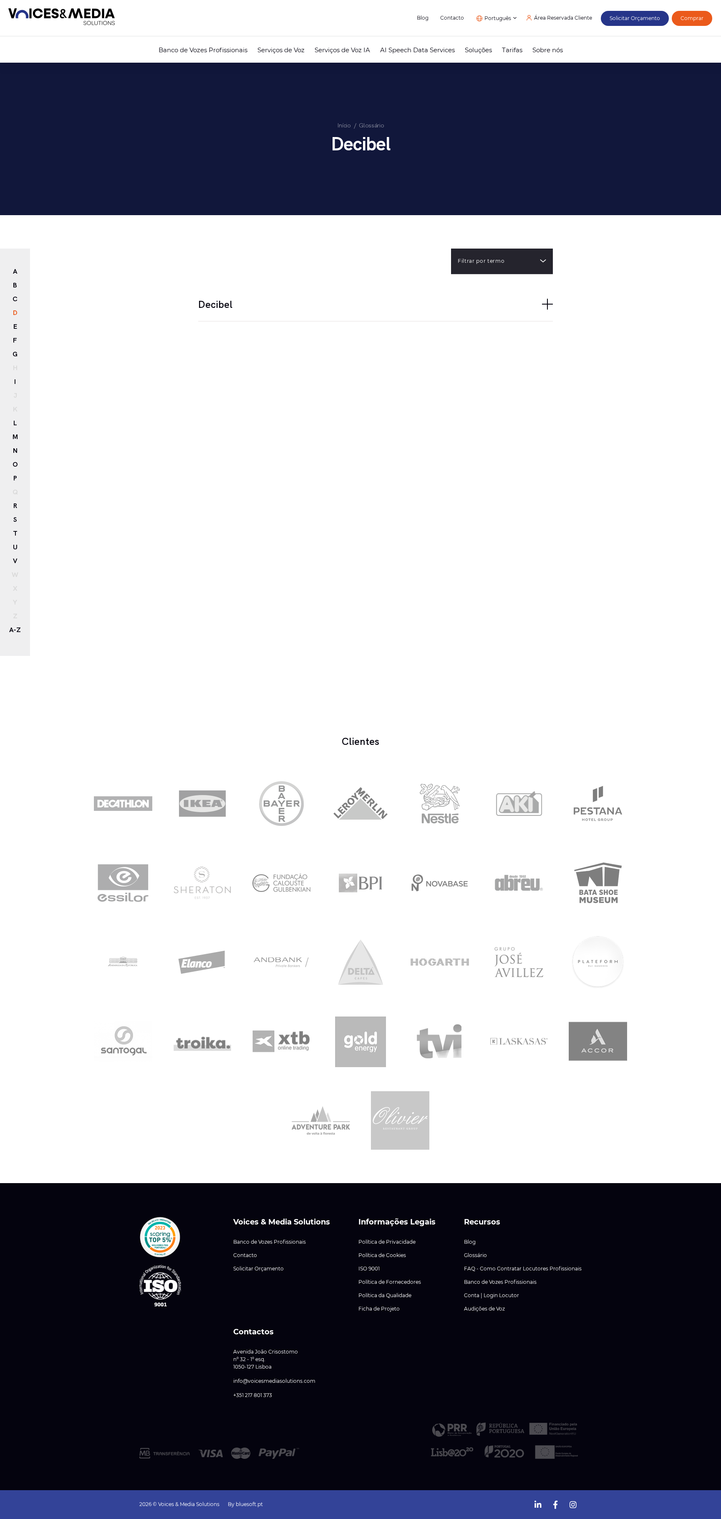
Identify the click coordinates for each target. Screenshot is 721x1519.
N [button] (15, 450)
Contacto (452, 18)
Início (344, 125)
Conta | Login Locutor (491, 1295)
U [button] (15, 547)
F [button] (15, 340)
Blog (423, 18)
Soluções (478, 50)
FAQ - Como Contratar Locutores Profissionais (523, 1268)
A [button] (15, 271)
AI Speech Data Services (417, 50)
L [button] (15, 423)
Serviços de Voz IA (342, 50)
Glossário (475, 1255)
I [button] (15, 381)
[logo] (61, 18)
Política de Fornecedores (389, 1282)
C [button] (15, 299)
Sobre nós (547, 50)
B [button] (15, 285)
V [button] (15, 560)
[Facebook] (555, 1504)
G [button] (15, 354)
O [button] (15, 464)
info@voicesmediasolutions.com (274, 1381)
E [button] (15, 326)
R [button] (15, 505)
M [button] (15, 436)
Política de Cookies (382, 1255)
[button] (375, 304)
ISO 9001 (369, 1268)
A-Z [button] (15, 629)
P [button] (15, 478)
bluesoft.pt (249, 1504)
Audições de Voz (484, 1308)
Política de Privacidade (387, 1242)
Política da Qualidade (384, 1295)
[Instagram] (573, 1504)
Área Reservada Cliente (563, 18)
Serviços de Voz (281, 50)
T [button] (15, 533)
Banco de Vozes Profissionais (203, 50)
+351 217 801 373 (252, 1395)
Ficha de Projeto (379, 1308)
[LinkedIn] (537, 1504)
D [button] (15, 312)
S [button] (15, 519)
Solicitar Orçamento (258, 1268)
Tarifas (512, 50)
